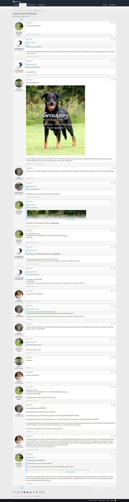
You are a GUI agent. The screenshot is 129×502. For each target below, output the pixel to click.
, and (36, 163)
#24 (114, 79)
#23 (114, 61)
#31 (114, 291)
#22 (114, 39)
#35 (114, 357)
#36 (114, 372)
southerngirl (17, 16)
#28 (114, 230)
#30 (114, 268)
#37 (114, 387)
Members (42, 5)
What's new (31, 5)
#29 (114, 247)
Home (16, 5)
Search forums (23, 7)
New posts (15, 7)
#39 (114, 436)
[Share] (111, 23)
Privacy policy (101, 500)
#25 (114, 168)
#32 (114, 305)
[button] (36, 4)
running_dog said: (32, 309)
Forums (22, 5)
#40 (114, 454)
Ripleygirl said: (31, 64)
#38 (114, 405)
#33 (114, 324)
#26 (114, 183)
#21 (114, 22)
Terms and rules (92, 500)
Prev (16, 19)
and (34, 34)
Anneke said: (30, 342)
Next (34, 19)
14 (30, 19)
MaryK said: (30, 457)
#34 (114, 339)
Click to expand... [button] (70, 219)
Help (107, 500)
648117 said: (30, 42)
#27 (114, 201)
